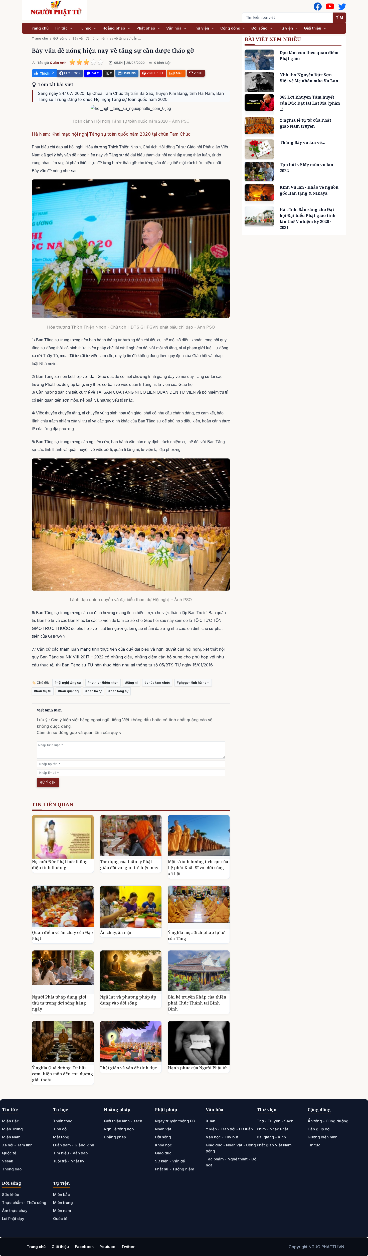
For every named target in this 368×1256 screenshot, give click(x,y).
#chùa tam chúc (157, 682)
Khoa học (163, 1145)
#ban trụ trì (42, 691)
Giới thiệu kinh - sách (123, 1121)
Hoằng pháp (114, 28)
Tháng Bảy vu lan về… (302, 142)
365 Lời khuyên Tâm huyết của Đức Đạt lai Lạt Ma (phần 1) (310, 103)
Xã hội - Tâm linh (17, 1145)
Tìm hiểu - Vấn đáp (70, 1153)
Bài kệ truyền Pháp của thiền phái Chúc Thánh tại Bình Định (197, 1003)
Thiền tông (63, 1121)
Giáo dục (163, 1153)
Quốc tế (9, 1153)
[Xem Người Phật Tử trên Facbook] (318, 7)
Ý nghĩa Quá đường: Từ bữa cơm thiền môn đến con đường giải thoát (62, 1074)
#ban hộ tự (93, 691)
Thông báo (12, 1169)
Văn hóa (174, 28)
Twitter (128, 1246)
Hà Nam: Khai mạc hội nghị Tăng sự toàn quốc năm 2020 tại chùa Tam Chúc (111, 134)
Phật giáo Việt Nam (274, 1145)
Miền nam (62, 1210)
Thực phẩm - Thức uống (24, 1202)
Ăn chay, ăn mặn (116, 932)
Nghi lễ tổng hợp (119, 1129)
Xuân (210, 1121)
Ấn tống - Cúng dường (328, 1121)
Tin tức (62, 28)
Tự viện (286, 28)
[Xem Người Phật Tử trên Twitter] (342, 7)
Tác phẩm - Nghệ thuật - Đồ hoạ (231, 1162)
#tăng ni (131, 682)
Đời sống (260, 28)
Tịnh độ (60, 1129)
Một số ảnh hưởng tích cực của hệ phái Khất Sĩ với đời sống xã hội (198, 867)
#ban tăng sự (118, 691)
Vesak (7, 1161)
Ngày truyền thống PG (175, 1121)
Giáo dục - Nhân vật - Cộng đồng (231, 1148)
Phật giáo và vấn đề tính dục (128, 1068)
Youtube (107, 1246)
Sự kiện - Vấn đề (170, 1161)
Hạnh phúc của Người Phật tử (197, 1068)
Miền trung (63, 1202)
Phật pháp (146, 28)
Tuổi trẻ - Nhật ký (68, 1161)
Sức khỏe (10, 1194)
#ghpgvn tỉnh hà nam (193, 682)
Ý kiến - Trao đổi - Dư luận (229, 1129)
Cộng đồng (230, 28)
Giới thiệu (313, 28)
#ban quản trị (68, 691)
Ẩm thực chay (15, 1210)
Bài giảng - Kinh (271, 1137)
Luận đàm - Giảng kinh (73, 1145)
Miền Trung (12, 1129)
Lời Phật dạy (13, 1218)
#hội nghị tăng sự (68, 682)
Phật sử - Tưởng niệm (174, 1169)
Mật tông (61, 1137)
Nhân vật (163, 1129)
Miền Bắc (10, 1121)
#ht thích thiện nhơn (103, 682)
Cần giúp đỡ (318, 1129)
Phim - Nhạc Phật (272, 1129)
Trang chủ (39, 28)
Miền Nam (11, 1137)
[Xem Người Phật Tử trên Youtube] (330, 7)
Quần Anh (58, 63)
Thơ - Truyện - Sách (275, 1121)
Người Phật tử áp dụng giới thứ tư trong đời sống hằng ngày (59, 1003)
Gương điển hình (322, 1137)
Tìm (339, 18)
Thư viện (201, 28)
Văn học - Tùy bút (222, 1137)
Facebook (84, 1246)
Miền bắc (61, 1194)
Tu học (85, 28)
